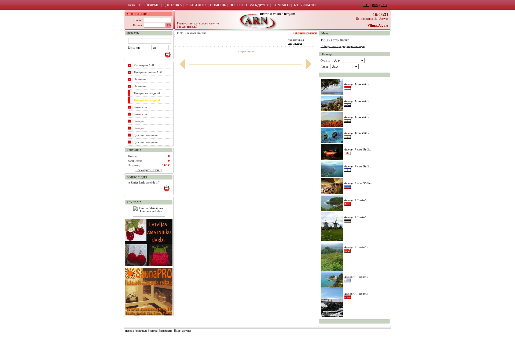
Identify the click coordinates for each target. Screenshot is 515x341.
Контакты (140, 107)
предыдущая (296, 39)
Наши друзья (182, 330)
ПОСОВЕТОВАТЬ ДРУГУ (249, 5)
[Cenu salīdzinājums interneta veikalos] (149, 215)
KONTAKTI (281, 5)
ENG (384, 5)
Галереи (139, 121)
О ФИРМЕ (151, 5)
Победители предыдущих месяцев (343, 46)
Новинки (140, 79)
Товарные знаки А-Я (148, 72)
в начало (141, 330)
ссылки (153, 330)
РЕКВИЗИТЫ (196, 5)
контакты (166, 330)
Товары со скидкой (147, 93)
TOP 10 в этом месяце (335, 39)
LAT (366, 5)
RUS (375, 5)
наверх (129, 330)
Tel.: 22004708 (304, 5)
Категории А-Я (144, 65)
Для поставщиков (146, 135)
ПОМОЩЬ (218, 5)
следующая (295, 43)
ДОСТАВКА (172, 5)
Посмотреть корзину (148, 169)
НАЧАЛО (133, 5)
